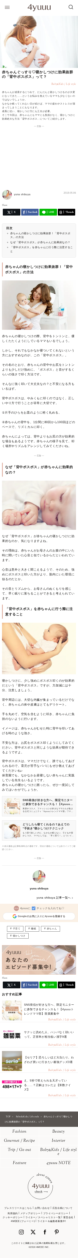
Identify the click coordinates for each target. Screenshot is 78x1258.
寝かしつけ (19, 935)
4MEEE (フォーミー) (23, 1221)
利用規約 (13, 1213)
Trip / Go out (19, 1150)
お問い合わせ (42, 1208)
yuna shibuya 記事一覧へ (54, 897)
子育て (16, 928)
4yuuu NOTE (58, 1163)
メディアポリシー (30, 1213)
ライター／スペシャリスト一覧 (43, 1217)
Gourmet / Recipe (19, 1141)
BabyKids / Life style (58, 1152)
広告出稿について (62, 1208)
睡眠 (33, 928)
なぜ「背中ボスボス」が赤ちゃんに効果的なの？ (40, 242)
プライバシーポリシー (55, 1213)
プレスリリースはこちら (18, 1208)
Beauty (58, 1132)
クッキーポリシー (13, 1217)
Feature (19, 1163)
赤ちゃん (52, 928)
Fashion (19, 1132)
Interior (58, 1141)
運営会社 (68, 1217)
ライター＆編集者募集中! (51, 1221)
